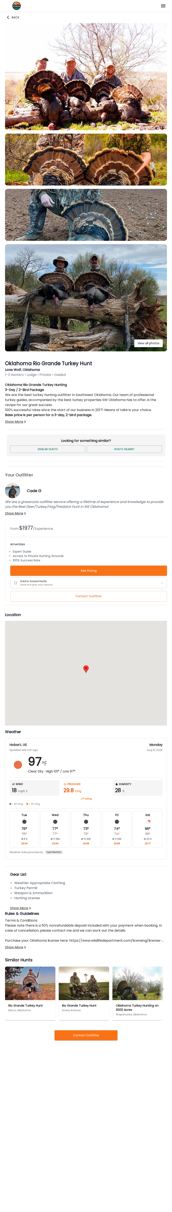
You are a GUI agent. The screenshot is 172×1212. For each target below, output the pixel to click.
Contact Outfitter (89, 596)
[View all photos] (86, 350)
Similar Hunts (48, 449)
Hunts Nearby (124, 449)
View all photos (148, 343)
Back (15, 17)
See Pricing (89, 571)
